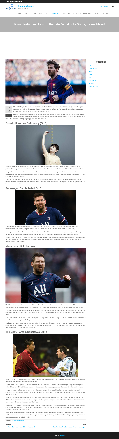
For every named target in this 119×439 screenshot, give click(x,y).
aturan (105, 14)
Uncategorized (20, 420)
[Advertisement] (59, 46)
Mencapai (87, 14)
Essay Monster (26, 6)
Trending (77, 14)
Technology (66, 14)
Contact (96, 14)
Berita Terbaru (104, 7)
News (48, 14)
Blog (19, 14)
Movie (41, 14)
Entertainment (30, 14)
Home (13, 14)
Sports (55, 14)
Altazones (63, 435)
